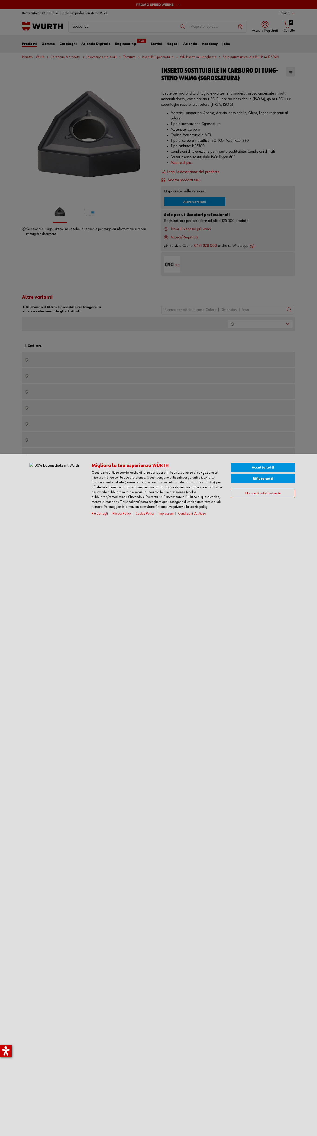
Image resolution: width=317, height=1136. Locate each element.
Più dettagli (100, 513)
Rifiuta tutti (263, 478)
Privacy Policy (122, 513)
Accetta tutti (263, 467)
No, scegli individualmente (263, 493)
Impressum (166, 513)
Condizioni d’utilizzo (192, 513)
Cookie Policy (145, 513)
